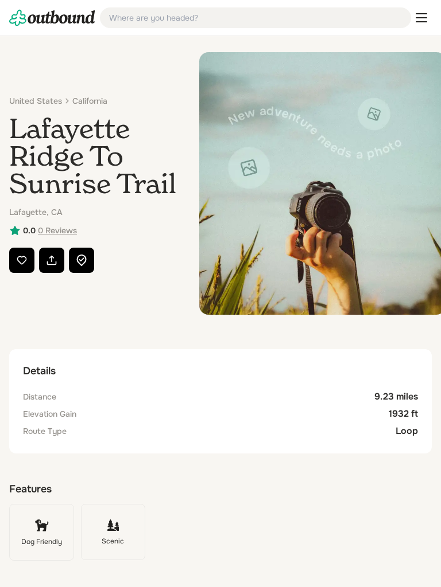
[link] (52, 18)
